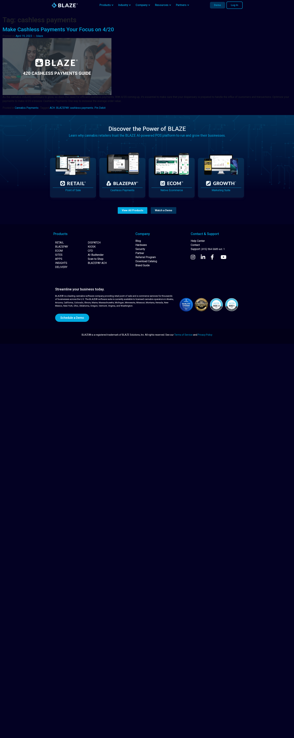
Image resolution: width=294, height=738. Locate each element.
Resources (161, 5)
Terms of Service (183, 334)
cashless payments (81, 107)
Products (105, 5)
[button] (132, 210)
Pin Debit (99, 107)
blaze (39, 36)
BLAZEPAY (62, 107)
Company (141, 5)
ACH (52, 107)
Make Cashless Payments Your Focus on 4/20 (58, 29)
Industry (123, 5)
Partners (181, 5)
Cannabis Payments (26, 107)
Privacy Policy (205, 334)
